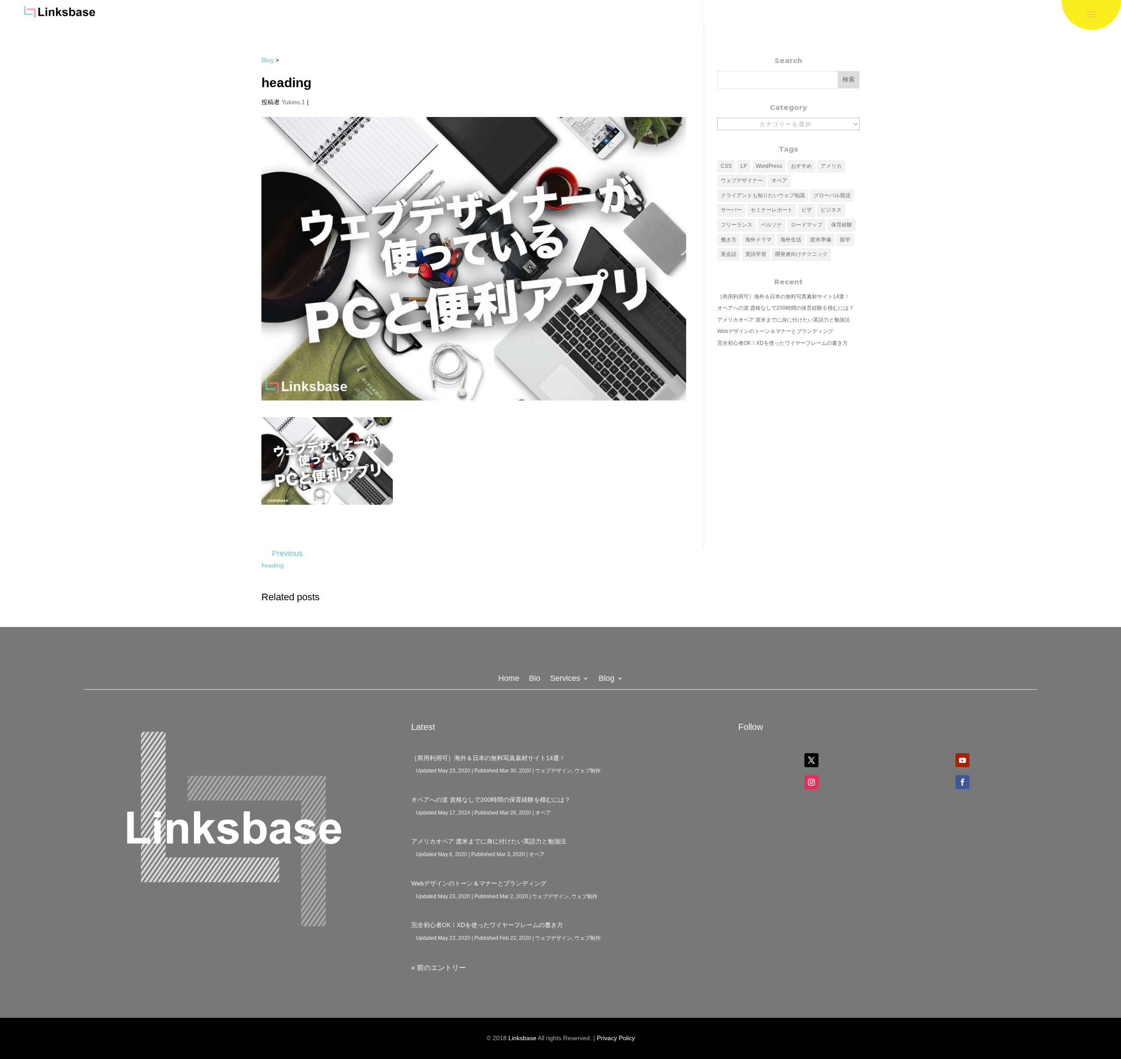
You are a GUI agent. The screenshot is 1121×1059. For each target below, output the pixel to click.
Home (508, 679)
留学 (845, 240)
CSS (726, 166)
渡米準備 (820, 240)
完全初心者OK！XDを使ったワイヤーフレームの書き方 (782, 343)
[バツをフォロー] (811, 760)
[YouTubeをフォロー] (962, 760)
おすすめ (801, 166)
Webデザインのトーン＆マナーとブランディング (775, 331)
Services (565, 679)
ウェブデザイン (553, 771)
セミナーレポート (772, 210)
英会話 (729, 254)
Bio (534, 679)
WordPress (769, 166)
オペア (779, 180)
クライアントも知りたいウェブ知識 (763, 195)
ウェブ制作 (588, 771)
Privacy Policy (616, 1037)
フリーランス (736, 225)
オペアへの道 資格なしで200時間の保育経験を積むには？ (785, 308)
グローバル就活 (832, 195)
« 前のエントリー (438, 967)
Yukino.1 (293, 102)
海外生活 (790, 240)
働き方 (729, 240)
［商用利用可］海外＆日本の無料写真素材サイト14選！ (783, 297)
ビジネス (831, 210)
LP (743, 166)
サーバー (731, 210)
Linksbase (522, 1037)
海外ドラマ (758, 240)
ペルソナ (771, 225)
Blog (267, 60)
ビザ (806, 210)
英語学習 (755, 254)
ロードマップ (806, 225)
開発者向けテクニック (801, 254)
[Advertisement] (788, 415)
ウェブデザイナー (742, 180)
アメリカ (831, 166)
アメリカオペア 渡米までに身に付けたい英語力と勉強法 (783, 320)
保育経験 (841, 225)
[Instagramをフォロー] (811, 782)
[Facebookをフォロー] (962, 782)
